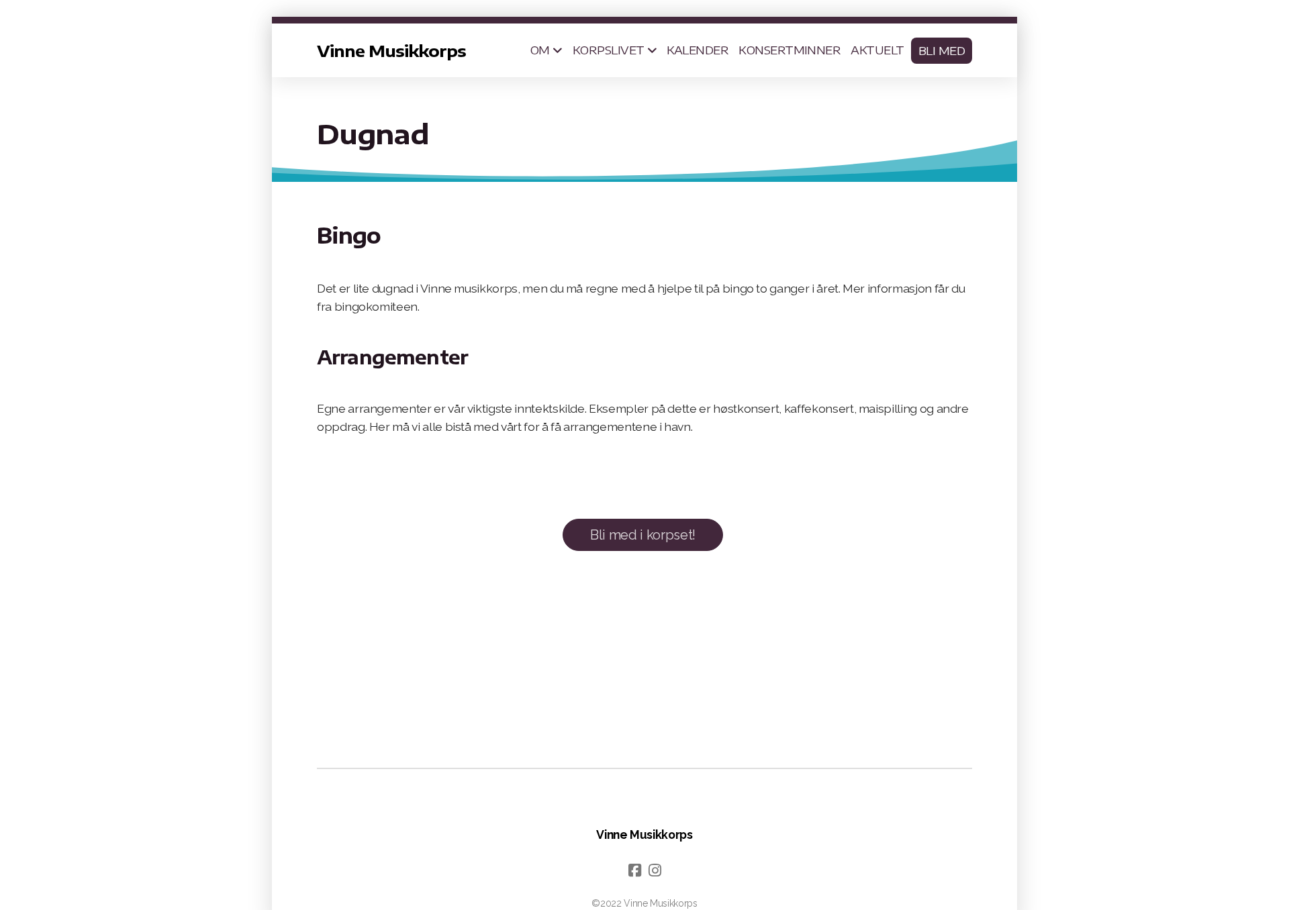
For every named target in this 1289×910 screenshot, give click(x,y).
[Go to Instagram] (654, 870)
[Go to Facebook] (634, 870)
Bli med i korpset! (643, 535)
